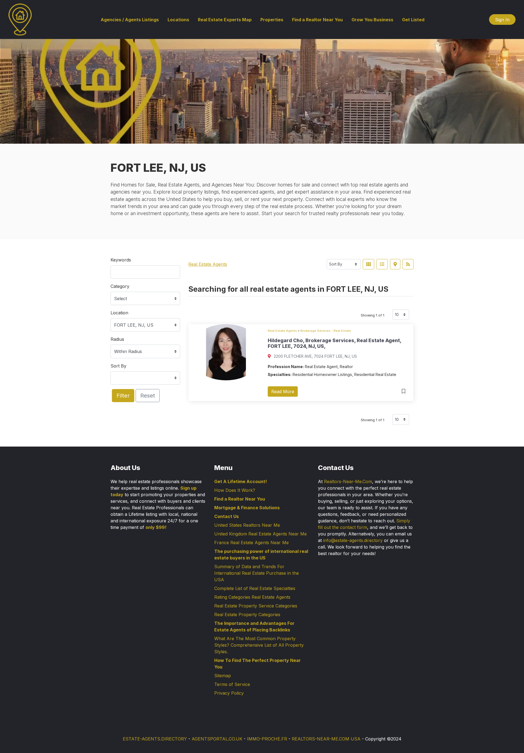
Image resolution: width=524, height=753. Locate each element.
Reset (147, 395)
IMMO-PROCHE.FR (267, 739)
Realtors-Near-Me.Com (348, 481)
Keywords (121, 260)
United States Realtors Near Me (247, 525)
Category (120, 286)
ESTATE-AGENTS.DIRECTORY (155, 739)
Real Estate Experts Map (225, 19)
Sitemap (222, 675)
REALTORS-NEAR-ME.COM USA (326, 739)
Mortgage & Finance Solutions (247, 507)
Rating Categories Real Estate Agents (252, 597)
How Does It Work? (234, 490)
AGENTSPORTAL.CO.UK (217, 739)
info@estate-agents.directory (353, 540)
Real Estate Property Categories (247, 614)
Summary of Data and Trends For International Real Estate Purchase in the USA (256, 573)
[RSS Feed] (408, 264)
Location (119, 312)
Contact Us (226, 516)
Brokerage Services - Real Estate (325, 331)
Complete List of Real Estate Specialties (254, 588)
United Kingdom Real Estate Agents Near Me (260, 534)
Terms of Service (232, 684)
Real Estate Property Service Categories (255, 606)
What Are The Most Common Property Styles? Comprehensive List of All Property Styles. (259, 645)
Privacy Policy (229, 693)
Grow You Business (372, 19)
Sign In (502, 19)
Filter (123, 395)
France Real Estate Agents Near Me (251, 542)
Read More (282, 391)
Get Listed (413, 19)
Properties (271, 19)
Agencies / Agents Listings (130, 19)
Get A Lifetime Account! (240, 481)
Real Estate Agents (207, 264)
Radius (117, 339)
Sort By (118, 366)
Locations (178, 19)
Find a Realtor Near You (317, 19)
